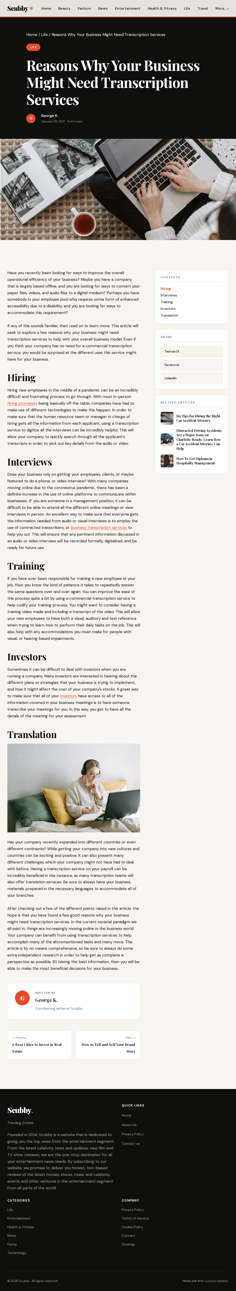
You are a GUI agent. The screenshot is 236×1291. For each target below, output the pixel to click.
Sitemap (128, 1244)
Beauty (64, 8)
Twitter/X (172, 351)
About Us (129, 1125)
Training (167, 302)
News (103, 8)
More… (221, 8)
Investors (168, 308)
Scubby (17, 8)
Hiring (166, 288)
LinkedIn (171, 378)
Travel (203, 8)
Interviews (169, 295)
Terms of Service (135, 1218)
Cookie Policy (132, 1227)
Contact (128, 1235)
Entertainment (127, 8)
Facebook (172, 365)
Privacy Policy (133, 1134)
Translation (169, 315)
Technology (16, 1253)
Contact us (131, 1143)
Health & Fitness (162, 8)
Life (187, 8)
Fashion (84, 8)
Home (46, 8)
